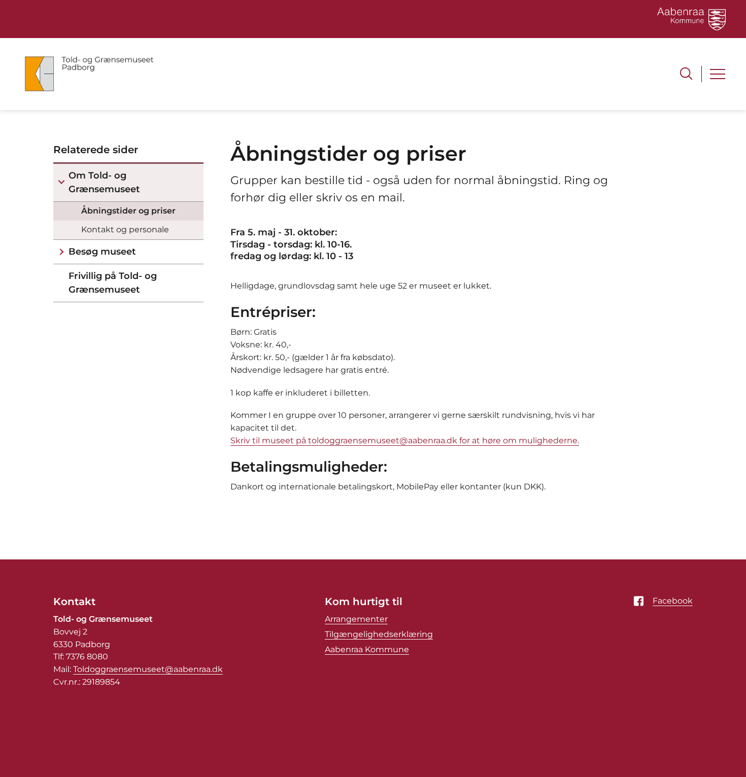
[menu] (717, 74)
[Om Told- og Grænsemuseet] (61, 182)
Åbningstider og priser (128, 211)
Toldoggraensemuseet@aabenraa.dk (148, 669)
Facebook (673, 601)
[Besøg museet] (61, 252)
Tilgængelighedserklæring (379, 634)
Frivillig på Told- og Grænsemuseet (113, 282)
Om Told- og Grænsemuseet (104, 182)
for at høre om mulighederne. (518, 440)
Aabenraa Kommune (367, 649)
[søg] (686, 73)
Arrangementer (356, 619)
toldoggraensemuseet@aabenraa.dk (382, 440)
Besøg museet (102, 251)
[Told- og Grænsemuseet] (89, 74)
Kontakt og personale (125, 229)
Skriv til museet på (269, 440)
